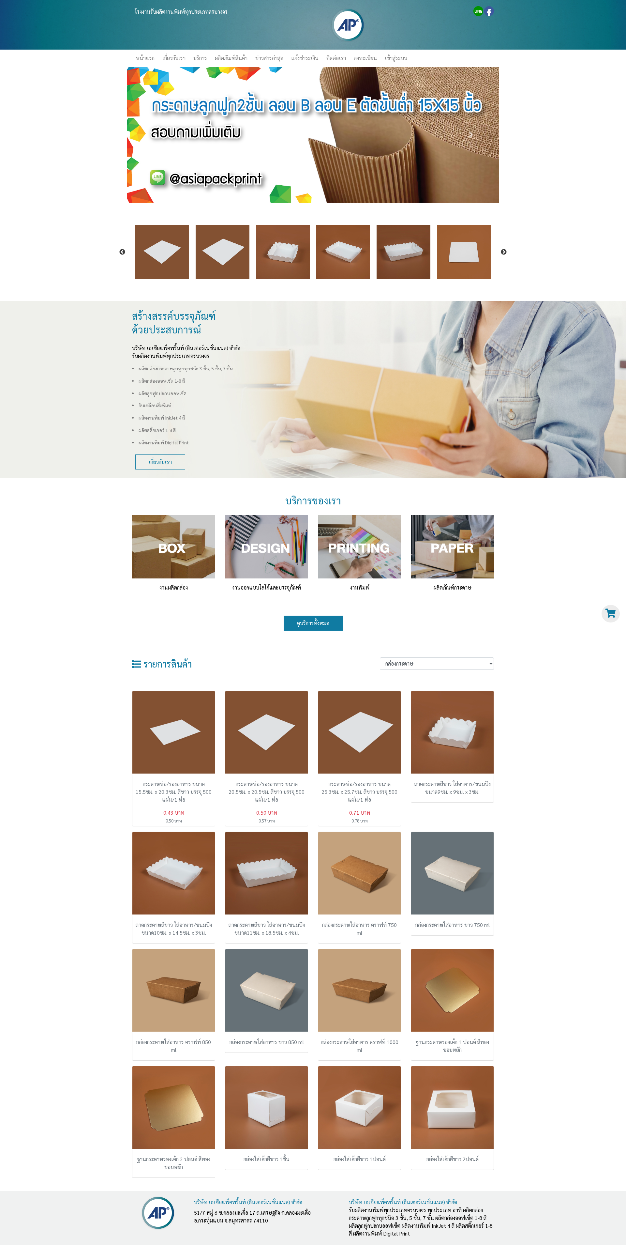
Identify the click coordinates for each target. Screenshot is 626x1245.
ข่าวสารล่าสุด (269, 57)
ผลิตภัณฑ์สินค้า (231, 57)
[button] (155, 135)
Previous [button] (122, 252)
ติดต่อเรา (336, 57)
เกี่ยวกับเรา (174, 57)
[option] (162, 252)
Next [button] (503, 252)
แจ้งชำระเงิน (305, 57)
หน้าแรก (147, 57)
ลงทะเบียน (365, 57)
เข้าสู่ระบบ (396, 57)
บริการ (200, 57)
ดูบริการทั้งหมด (313, 623)
